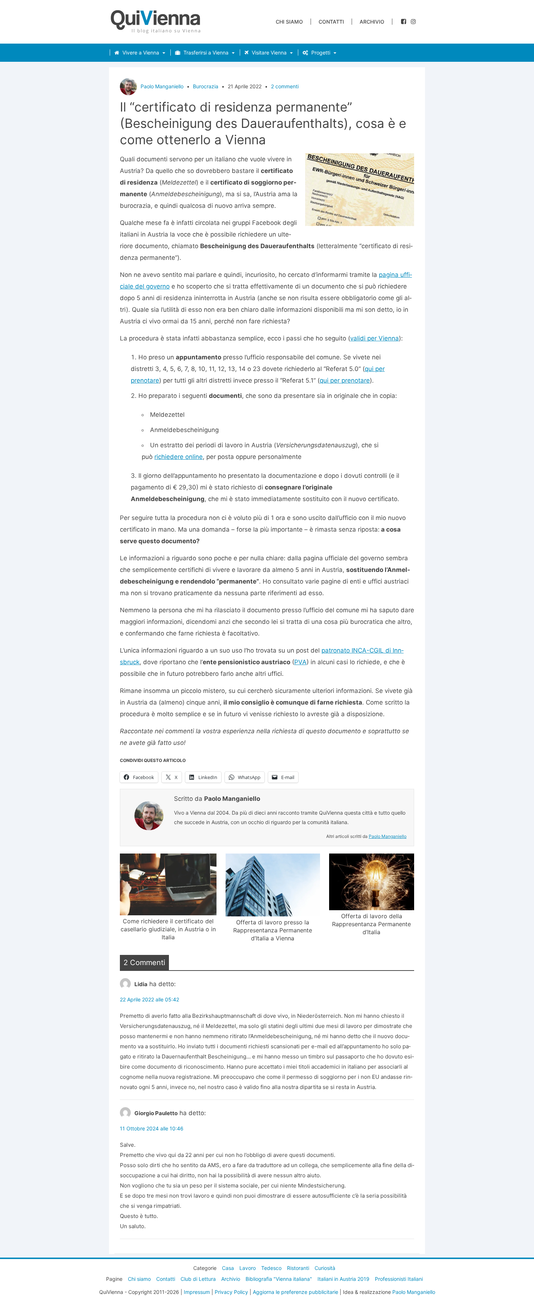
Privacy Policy (231, 1292)
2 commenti (285, 86)
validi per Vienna (374, 338)
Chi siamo (289, 22)
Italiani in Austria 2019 (343, 1279)
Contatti (331, 22)
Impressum (197, 1292)
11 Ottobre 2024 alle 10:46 (151, 1128)
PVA (300, 662)
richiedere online (178, 456)
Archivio (372, 22)
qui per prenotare (345, 380)
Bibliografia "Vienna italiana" (279, 1279)
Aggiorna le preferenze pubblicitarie (295, 1292)
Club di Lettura (198, 1279)
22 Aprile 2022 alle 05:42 (149, 999)
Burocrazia (205, 86)
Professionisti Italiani (399, 1279)
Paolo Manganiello (162, 86)
